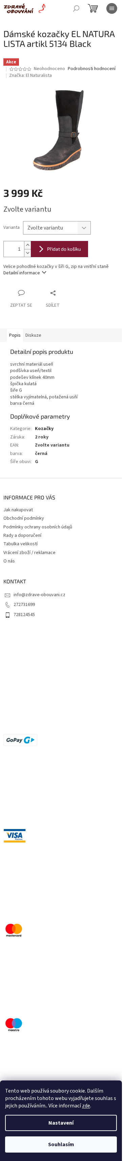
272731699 (24, 604)
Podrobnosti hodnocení (91, 69)
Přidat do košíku (64, 249)
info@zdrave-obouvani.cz (39, 594)
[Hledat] (76, 8)
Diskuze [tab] (33, 335)
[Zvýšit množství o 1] (27, 245)
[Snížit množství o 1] (27, 253)
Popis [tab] (15, 335)
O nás (9, 561)
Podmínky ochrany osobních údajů (37, 527)
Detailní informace (21, 273)
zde (86, 1105)
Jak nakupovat (18, 510)
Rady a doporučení (22, 535)
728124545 (24, 614)
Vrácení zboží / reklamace (29, 552)
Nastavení (60, 1123)
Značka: (30, 75)
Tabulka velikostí (20, 544)
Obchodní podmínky (23, 518)
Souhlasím (61, 1144)
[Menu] (112, 8)
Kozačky (44, 428)
